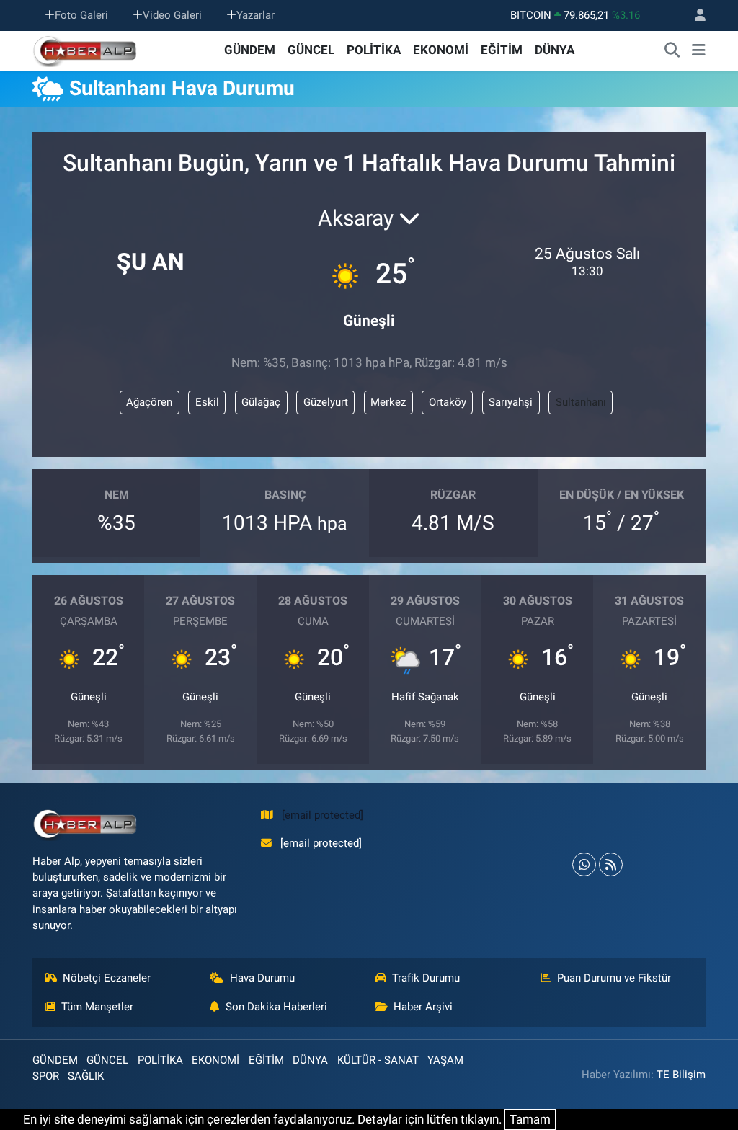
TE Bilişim (681, 1074)
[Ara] (672, 50)
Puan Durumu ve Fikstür (614, 977)
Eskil (207, 402)
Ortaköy (447, 402)
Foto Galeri (81, 15)
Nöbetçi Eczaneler (107, 977)
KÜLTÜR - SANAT (378, 1060)
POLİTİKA (374, 50)
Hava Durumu (262, 977)
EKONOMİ (440, 50)
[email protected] (322, 815)
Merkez (388, 402)
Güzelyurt (325, 402)
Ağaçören (149, 402)
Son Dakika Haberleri (276, 1006)
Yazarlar (255, 15)
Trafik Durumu (426, 977)
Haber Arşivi (423, 1006)
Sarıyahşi (511, 402)
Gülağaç (260, 402)
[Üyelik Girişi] (694, 15)
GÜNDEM (249, 50)
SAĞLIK (86, 1075)
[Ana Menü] (699, 50)
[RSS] (611, 864)
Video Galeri (172, 15)
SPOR (45, 1075)
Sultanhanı (581, 402)
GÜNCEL (311, 50)
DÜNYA (554, 50)
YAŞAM (445, 1060)
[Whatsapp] (584, 864)
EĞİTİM (502, 50)
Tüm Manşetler (97, 1006)
